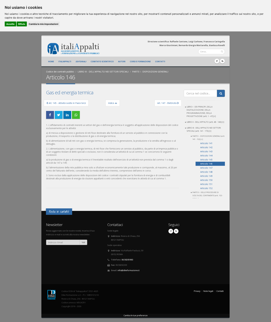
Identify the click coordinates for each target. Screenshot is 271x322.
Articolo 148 (206, 171)
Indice (111, 103)
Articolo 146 (206, 163)
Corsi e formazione (140, 61)
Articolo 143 (206, 151)
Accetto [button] (10, 24)
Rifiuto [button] (21, 24)
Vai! (83, 242)
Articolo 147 (206, 167)
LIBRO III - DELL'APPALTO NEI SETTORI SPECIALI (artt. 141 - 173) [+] (204, 129)
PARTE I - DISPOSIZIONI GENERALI (150, 71)
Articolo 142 (206, 147)
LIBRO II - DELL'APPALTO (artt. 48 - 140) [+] (205, 122)
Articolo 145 (206, 159)
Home (51, 61)
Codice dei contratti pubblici (60, 71)
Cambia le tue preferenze (136, 315)
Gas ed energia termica (69, 92)
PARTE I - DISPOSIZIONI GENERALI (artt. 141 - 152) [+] (208, 137)
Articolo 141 (206, 143)
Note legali (208, 291)
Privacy (197, 291)
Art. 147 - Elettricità (167, 103)
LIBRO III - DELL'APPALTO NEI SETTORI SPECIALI (103, 71)
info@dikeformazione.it (128, 270)
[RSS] (222, 61)
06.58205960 (127, 259)
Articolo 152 (206, 188)
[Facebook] (217, 61)
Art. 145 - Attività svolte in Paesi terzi (67, 103)
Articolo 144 (206, 155)
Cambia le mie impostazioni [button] (43, 24)
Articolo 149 (206, 175)
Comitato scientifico (102, 61)
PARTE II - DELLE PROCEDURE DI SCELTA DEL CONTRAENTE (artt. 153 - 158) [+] (207, 195)
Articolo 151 (206, 184)
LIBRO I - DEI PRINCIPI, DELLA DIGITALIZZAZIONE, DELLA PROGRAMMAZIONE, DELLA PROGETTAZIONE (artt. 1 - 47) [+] (201, 111)
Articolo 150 (206, 180)
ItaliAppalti (64, 61)
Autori (121, 61)
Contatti (160, 61)
